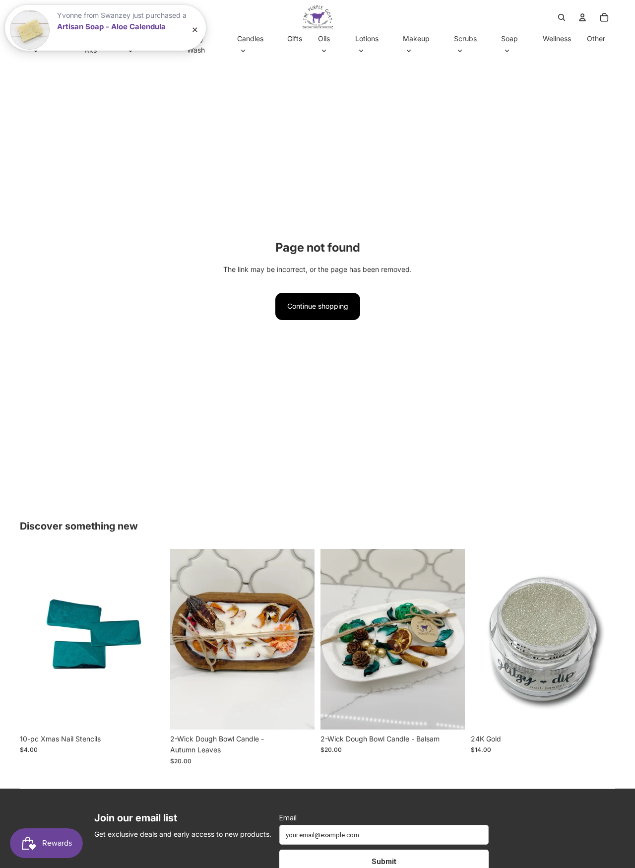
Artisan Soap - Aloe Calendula (111, 26)
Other (596, 38)
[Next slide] (149, 639)
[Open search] (561, 17)
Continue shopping (317, 306)
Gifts (294, 38)
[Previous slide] (35, 639)
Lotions (367, 38)
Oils (324, 38)
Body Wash (196, 44)
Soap (509, 38)
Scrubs (465, 38)
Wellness (557, 38)
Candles (250, 38)
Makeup (416, 38)
